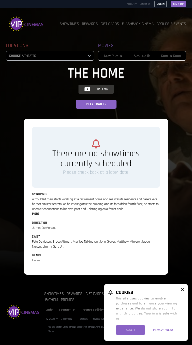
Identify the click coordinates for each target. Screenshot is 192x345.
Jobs (49, 310)
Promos (67, 299)
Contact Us (67, 310)
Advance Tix (142, 56)
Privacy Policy (163, 330)
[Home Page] (26, 24)
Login (160, 4)
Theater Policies (92, 310)
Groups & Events (171, 24)
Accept (130, 330)
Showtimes (69, 24)
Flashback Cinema (138, 24)
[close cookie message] (182, 289)
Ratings (83, 319)
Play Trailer (96, 104)
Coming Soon (171, 56)
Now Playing (113, 56)
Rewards (90, 24)
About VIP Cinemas (138, 4)
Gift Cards (110, 24)
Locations (17, 45)
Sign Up (178, 4)
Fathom (51, 299)
